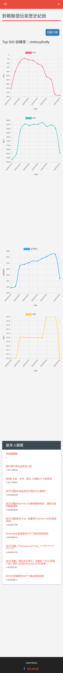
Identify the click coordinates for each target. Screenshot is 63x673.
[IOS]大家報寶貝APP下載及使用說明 (25, 576)
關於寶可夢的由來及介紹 (19, 466)
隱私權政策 (33, 669)
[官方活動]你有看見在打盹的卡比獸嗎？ (26, 491)
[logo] (25, 3)
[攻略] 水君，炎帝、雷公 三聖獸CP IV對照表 (29, 479)
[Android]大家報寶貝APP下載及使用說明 (27, 533)
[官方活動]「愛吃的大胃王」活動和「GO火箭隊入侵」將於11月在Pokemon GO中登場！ (30, 562)
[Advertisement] (31, 207)
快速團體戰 (12, 454)
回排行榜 (52, 32)
